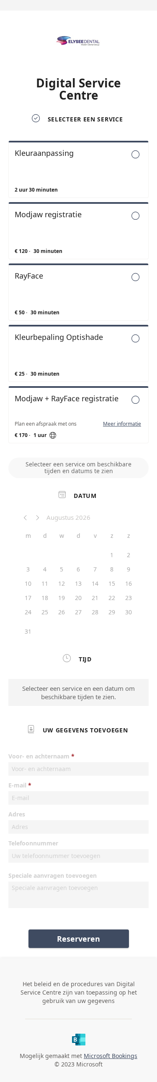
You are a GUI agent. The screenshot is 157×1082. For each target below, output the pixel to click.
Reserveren (78, 939)
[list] (78, 294)
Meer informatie (122, 424)
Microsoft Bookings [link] (110, 1056)
